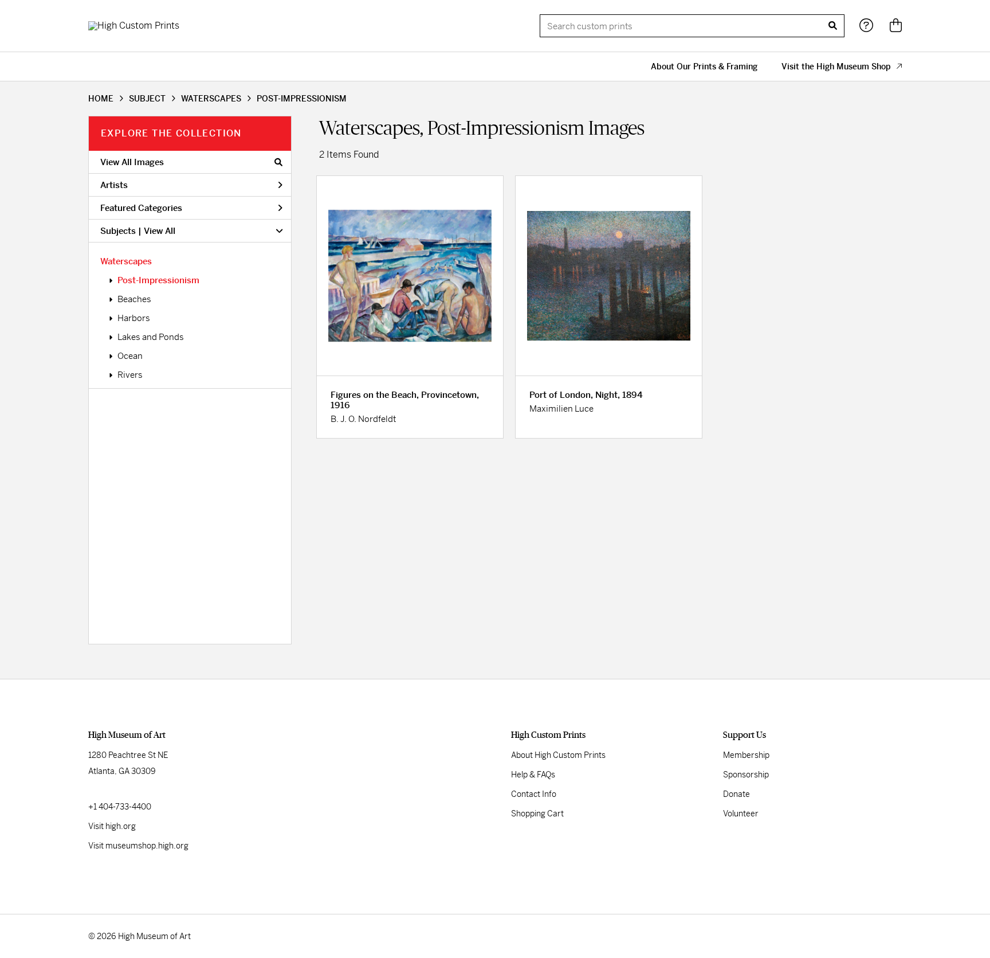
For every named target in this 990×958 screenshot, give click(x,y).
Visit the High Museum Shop (836, 66)
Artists (114, 184)
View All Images (132, 162)
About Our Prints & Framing (704, 66)
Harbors (133, 317)
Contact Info (533, 794)
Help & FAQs (533, 774)
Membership (746, 755)
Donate (736, 794)
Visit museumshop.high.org (138, 845)
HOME (100, 98)
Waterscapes (126, 261)
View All (159, 230)
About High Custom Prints (558, 755)
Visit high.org (112, 826)
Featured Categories (141, 207)
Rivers (130, 374)
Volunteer (741, 813)
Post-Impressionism (158, 280)
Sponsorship (746, 774)
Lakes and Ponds (150, 336)
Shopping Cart (537, 813)
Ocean (130, 355)
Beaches (134, 299)
